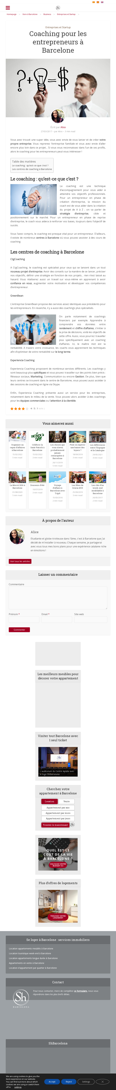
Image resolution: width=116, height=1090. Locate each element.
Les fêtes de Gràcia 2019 (77, 486)
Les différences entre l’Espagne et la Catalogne (97, 448)
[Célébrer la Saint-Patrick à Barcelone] (37, 436)
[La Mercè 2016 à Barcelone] (17, 477)
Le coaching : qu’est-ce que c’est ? (30, 165)
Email (46, 614)
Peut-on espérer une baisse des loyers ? (77, 447)
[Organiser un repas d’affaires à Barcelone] (17, 436)
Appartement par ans (58, 807)
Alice (63, 127)
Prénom (14, 614)
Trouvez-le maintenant (55, 824)
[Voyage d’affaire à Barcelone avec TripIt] (57, 477)
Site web (79, 614)
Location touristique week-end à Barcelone (30, 953)
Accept (52, 1081)
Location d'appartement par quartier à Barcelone (33, 967)
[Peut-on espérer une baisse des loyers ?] (77, 436)
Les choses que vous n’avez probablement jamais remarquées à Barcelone (57, 451)
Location (49, 801)
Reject (69, 1081)
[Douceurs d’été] (37, 477)
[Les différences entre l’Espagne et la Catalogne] (97, 436)
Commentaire (16, 584)
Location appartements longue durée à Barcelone (33, 958)
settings (18, 1087)
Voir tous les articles (20, 561)
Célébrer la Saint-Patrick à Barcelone (37, 447)
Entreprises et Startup (58, 27)
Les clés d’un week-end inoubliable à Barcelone (98, 489)
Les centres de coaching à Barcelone (32, 169)
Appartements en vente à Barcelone (26, 963)
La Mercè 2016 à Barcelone (17, 486)
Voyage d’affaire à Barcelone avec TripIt (57, 489)
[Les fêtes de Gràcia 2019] (77, 477)
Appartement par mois (58, 813)
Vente (66, 801)
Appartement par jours (58, 818)
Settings (86, 1081)
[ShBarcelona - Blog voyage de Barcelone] (58, 7)
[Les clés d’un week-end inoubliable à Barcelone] (97, 477)
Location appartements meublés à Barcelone (31, 948)
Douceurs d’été (37, 485)
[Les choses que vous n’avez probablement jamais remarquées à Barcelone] (57, 436)
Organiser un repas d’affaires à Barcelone (17, 447)
